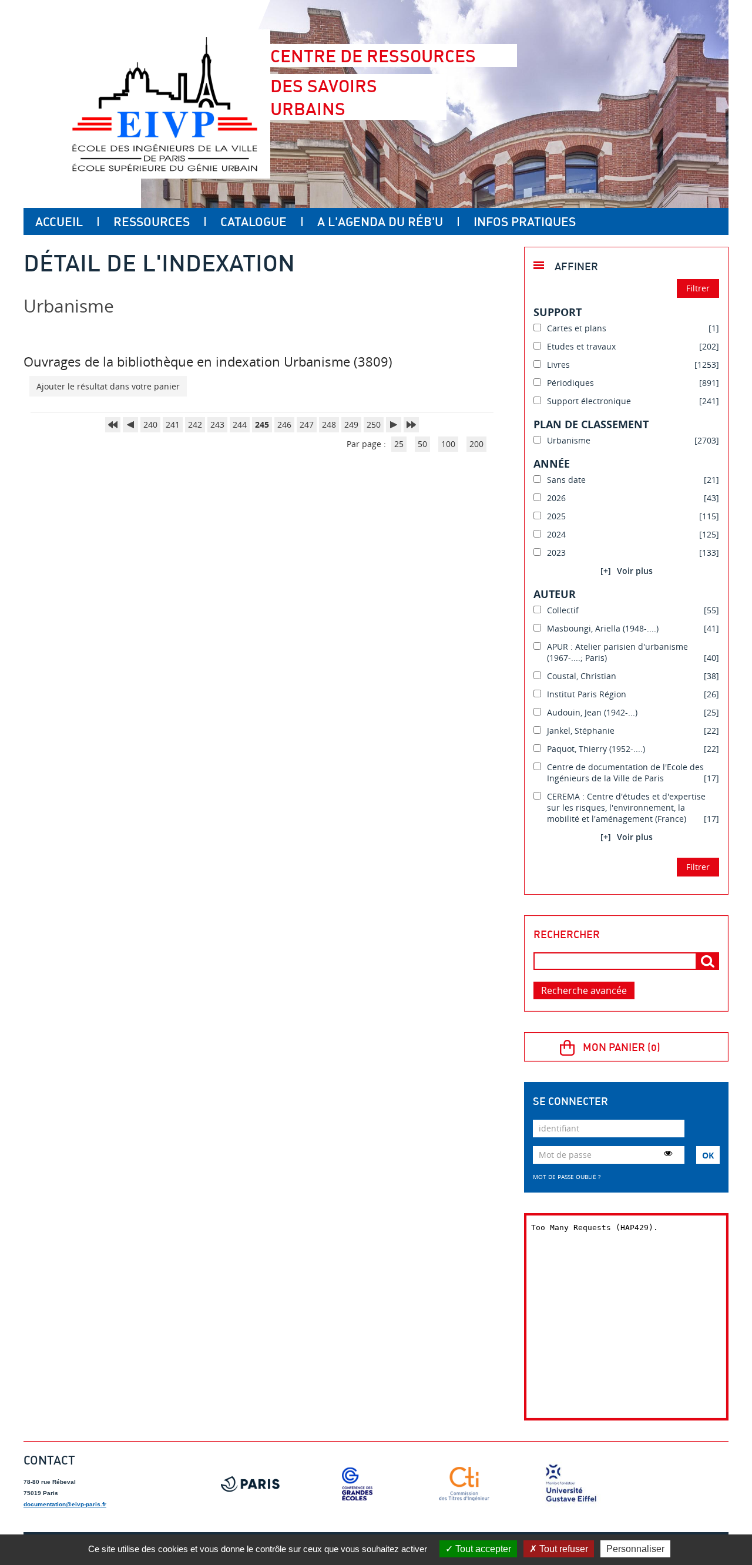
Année (551, 463)
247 (307, 424)
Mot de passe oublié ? (566, 1177)
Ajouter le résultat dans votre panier (108, 386)
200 (476, 443)
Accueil (59, 221)
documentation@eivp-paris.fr (65, 1504)
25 (399, 443)
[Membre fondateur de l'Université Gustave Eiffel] (571, 1483)
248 (329, 424)
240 (150, 424)
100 (448, 443)
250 (374, 424)
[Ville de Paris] (250, 1483)
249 (351, 424)
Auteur (554, 594)
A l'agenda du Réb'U (380, 221)
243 (217, 424)
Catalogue (253, 221)
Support (557, 312)
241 (173, 424)
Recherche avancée (584, 990)
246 (284, 424)
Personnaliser (635, 1549)
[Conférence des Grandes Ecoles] (357, 1483)
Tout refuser (562, 1549)
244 (240, 424)
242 (195, 424)
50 (422, 443)
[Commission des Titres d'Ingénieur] (464, 1483)
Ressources (151, 221)
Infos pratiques (525, 221)
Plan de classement (591, 424)
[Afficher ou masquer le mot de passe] (668, 1153)
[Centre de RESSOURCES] (164, 104)
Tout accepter (482, 1549)
